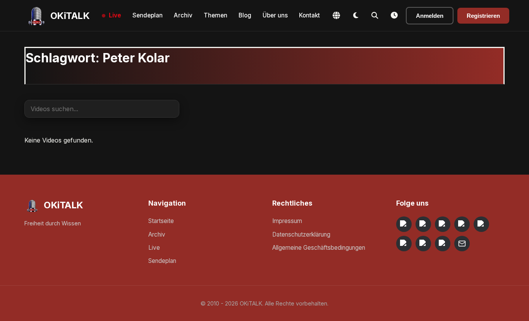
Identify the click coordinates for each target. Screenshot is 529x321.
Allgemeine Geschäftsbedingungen (318, 247)
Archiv (183, 15)
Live (115, 15)
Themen (215, 15)
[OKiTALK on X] (442, 243)
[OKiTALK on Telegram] (404, 224)
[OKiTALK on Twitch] (481, 224)
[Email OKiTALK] (462, 243)
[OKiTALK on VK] (462, 224)
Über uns (275, 15)
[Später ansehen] (394, 15)
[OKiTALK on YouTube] (404, 243)
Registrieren (483, 15)
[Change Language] (336, 15)
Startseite (161, 221)
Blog (245, 15)
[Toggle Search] (375, 15)
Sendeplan (147, 15)
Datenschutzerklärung (301, 234)
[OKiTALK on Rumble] (423, 243)
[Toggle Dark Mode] (355, 15)
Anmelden (429, 15)
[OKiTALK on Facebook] (423, 224)
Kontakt (309, 15)
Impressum (287, 221)
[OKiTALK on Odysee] (442, 224)
